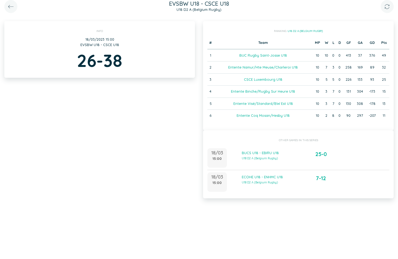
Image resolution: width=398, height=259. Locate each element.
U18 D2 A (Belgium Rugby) (305, 31)
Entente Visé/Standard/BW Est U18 (263, 103)
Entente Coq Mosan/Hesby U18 (263, 115)
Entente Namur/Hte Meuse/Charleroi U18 (263, 67)
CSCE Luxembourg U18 (263, 79)
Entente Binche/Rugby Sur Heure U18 (263, 91)
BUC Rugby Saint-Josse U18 (263, 55)
